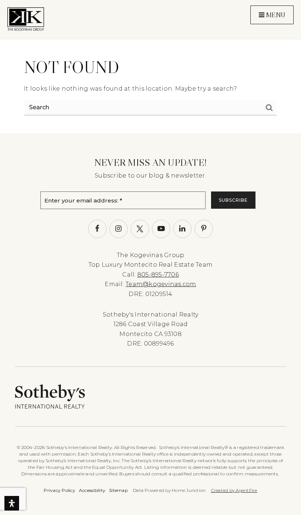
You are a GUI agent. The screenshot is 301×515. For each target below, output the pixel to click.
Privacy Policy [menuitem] (59, 490)
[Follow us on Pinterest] (204, 229)
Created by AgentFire (234, 490)
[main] (150, 66)
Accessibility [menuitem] (92, 490)
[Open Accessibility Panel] (12, 503)
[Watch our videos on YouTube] (161, 229)
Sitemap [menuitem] (118, 490)
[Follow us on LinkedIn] (182, 229)
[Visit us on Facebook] (97, 229)
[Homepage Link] (25, 18)
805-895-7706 (158, 274)
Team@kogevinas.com (161, 284)
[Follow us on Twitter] (140, 229)
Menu (274, 15)
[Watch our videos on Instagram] (118, 229)
